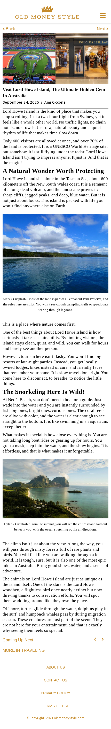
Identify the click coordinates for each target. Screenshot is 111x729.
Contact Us (55, 680)
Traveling (33, 650)
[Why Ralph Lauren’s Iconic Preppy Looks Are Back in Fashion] (82, 58)
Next (101, 29)
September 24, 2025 (21, 102)
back (10, 29)
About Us (55, 667)
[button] (95, 639)
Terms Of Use (55, 706)
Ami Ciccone (55, 102)
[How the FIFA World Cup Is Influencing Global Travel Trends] (29, 58)
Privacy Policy (55, 693)
